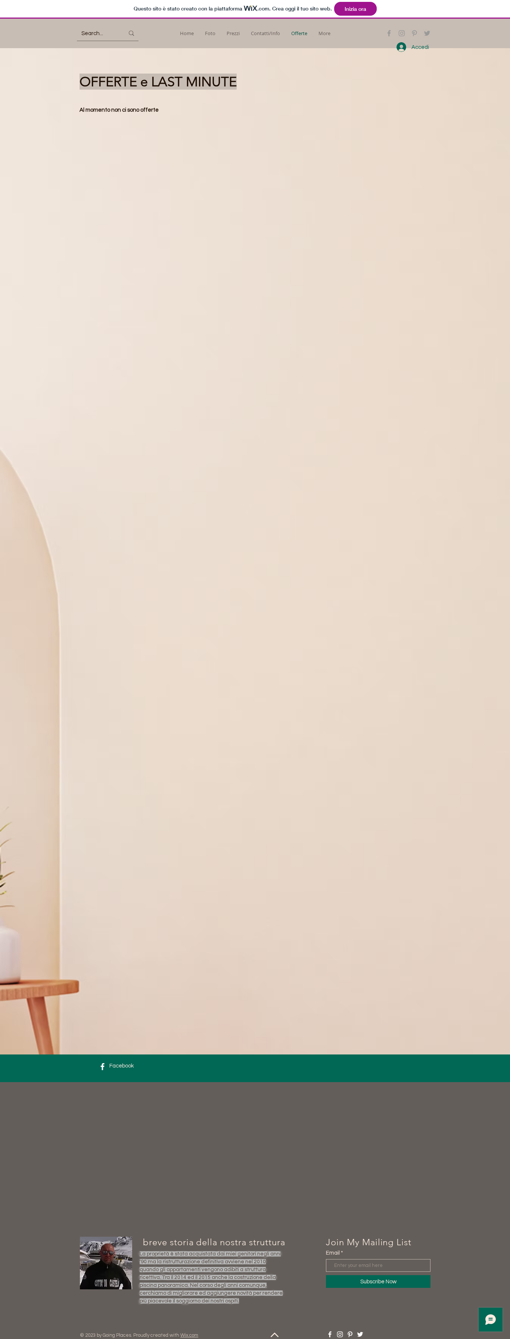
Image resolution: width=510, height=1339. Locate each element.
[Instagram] (402, 33)
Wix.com (189, 1335)
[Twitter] (427, 33)
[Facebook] (389, 33)
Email (333, 1253)
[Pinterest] (414, 33)
